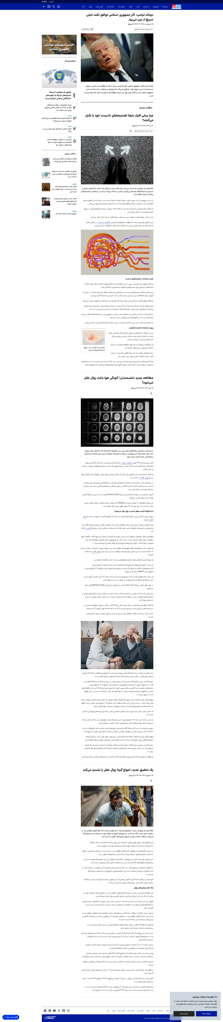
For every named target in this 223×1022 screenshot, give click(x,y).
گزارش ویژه (99, 6)
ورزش (90, 6)
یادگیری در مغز (105, 222)
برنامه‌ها (165, 6)
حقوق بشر (121, 6)
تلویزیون (156, 6)
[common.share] (130, 131)
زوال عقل (144, 477)
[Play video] (49, 6)
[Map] (58, 6)
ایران (137, 6)
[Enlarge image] (117, 160)
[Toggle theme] (44, 6)
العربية (51, 1)
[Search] (53, 6)
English (44, 1)
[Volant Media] (50, 1018)
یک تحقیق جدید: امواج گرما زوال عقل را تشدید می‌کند (118, 769)
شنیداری (146, 6)
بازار (83, 6)
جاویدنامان (110, 6)
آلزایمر (89, 528)
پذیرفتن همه (206, 1013)
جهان (130, 6)
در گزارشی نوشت (127, 462)
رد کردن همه (184, 1013)
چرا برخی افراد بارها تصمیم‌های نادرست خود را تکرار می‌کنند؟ (119, 118)
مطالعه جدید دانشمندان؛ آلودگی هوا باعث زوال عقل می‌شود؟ (118, 380)
